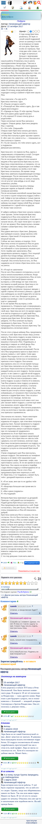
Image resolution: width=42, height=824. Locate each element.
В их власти (7, 771)
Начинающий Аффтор (14, 731)
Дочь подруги (7, 17)
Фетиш (7, 726)
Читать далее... (10, 712)
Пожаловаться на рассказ (29, 571)
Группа (23, 775)
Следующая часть (32, 563)
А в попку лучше (12, 775)
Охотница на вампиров (13, 676)
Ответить (14, 613)
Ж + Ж (4, 29)
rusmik (13, 606)
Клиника (5, 723)
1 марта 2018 (10, 780)
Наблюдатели (12, 777)
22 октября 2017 (15, 26)
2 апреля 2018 (11, 729)
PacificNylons (23, 592)
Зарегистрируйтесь (12, 661)
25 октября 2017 (12, 682)
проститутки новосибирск (31, 822)
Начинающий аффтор (19, 24)
